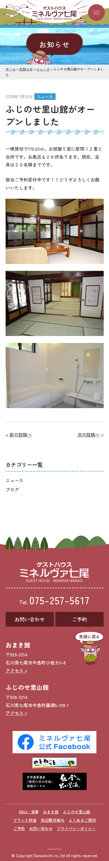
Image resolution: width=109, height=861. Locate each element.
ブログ (12, 489)
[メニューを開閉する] (96, 12)
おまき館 (51, 812)
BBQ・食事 (29, 812)
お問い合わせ (30, 619)
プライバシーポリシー (76, 828)
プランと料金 (25, 820)
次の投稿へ (88, 434)
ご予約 (79, 619)
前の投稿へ (21, 434)
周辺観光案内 (52, 820)
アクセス (14, 670)
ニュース (45, 96)
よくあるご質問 (82, 820)
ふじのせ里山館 (76, 812)
